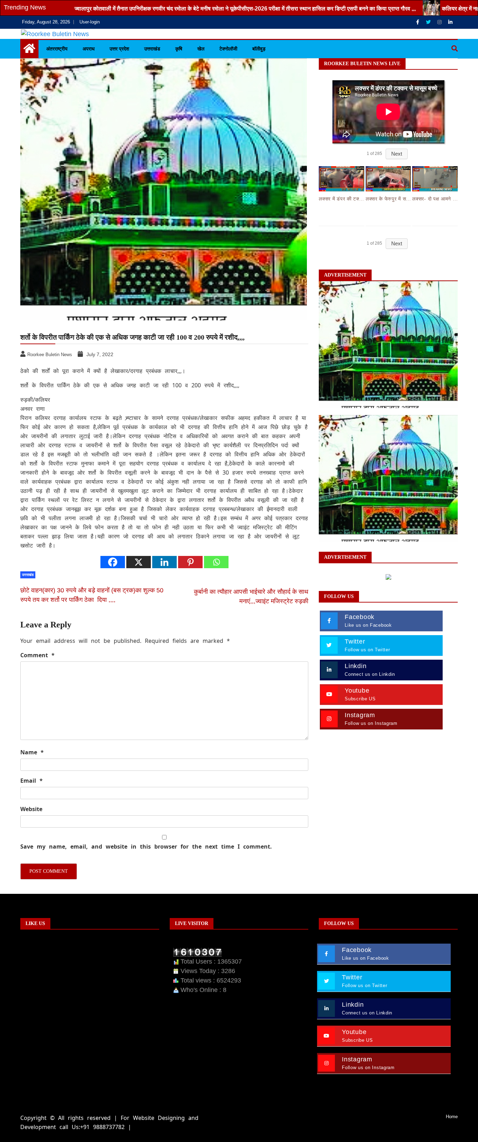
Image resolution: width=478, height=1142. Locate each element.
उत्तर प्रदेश (119, 49)
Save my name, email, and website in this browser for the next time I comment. (146, 846)
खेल (200, 49)
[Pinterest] (190, 562)
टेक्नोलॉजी (228, 49)
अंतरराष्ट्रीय (57, 49)
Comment (37, 655)
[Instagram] (440, 22)
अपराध (88, 49)
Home (452, 1116)
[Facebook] (418, 22)
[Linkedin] (450, 22)
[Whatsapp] (216, 562)
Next (396, 154)
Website (31, 809)
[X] (138, 562)
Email (31, 780)
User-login (89, 22)
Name (32, 752)
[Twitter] (429, 22)
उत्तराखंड (152, 49)
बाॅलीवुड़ (259, 49)
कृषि (178, 49)
